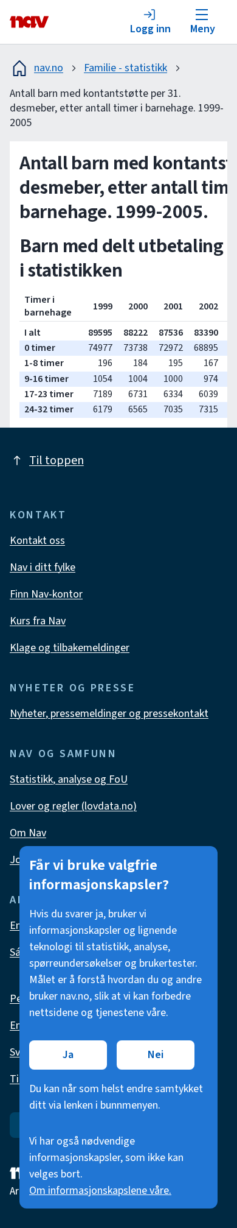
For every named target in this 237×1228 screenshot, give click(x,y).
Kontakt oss (37, 540)
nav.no (48, 68)
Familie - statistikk (125, 68)
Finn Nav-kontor (46, 594)
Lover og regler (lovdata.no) (73, 806)
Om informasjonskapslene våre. (100, 1190)
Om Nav (28, 833)
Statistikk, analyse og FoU (69, 779)
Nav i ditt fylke (42, 567)
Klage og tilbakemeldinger (69, 647)
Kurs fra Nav (38, 621)
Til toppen (56, 460)
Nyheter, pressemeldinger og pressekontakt (109, 713)
